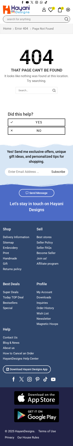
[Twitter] (32, 2)
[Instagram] (36, 2)
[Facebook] (22, 2)
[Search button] (66, 19)
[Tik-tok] (46, 2)
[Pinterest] (37, 379)
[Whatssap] (41, 2)
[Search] (54, 90)
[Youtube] (27, 2)
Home (7, 28)
